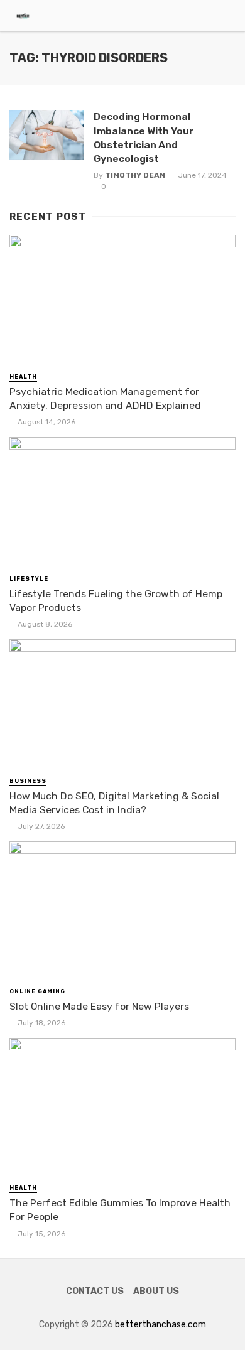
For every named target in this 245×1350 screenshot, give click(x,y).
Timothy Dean (135, 175)
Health (23, 377)
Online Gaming (37, 991)
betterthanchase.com (160, 1324)
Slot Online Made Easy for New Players (99, 1006)
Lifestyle (28, 579)
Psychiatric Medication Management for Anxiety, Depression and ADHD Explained (105, 398)
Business (27, 781)
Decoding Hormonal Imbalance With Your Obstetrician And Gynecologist (143, 137)
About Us (156, 1291)
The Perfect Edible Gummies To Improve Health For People (120, 1210)
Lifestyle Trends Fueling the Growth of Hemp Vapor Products (115, 600)
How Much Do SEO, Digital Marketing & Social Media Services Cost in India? (114, 803)
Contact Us (95, 1291)
